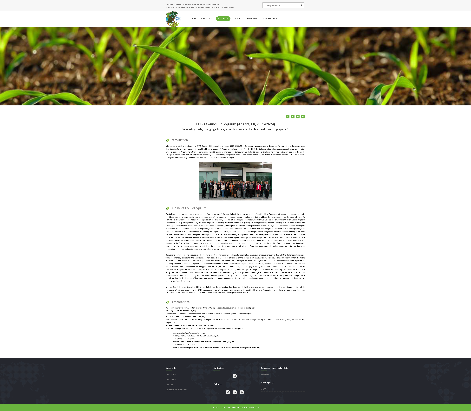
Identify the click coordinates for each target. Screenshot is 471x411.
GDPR (263, 389)
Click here (265, 374)
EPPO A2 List (171, 380)
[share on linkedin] (287, 116)
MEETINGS (222, 18)
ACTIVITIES (237, 18)
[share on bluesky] (298, 116)
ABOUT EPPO (206, 18)
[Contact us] (235, 376)
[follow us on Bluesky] (228, 392)
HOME (194, 18)
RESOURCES (252, 18)
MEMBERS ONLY (270, 18)
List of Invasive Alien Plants (176, 390)
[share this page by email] (303, 116)
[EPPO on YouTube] (242, 392)
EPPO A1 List (171, 374)
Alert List (169, 385)
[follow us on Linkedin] (235, 392)
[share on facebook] (292, 116)
